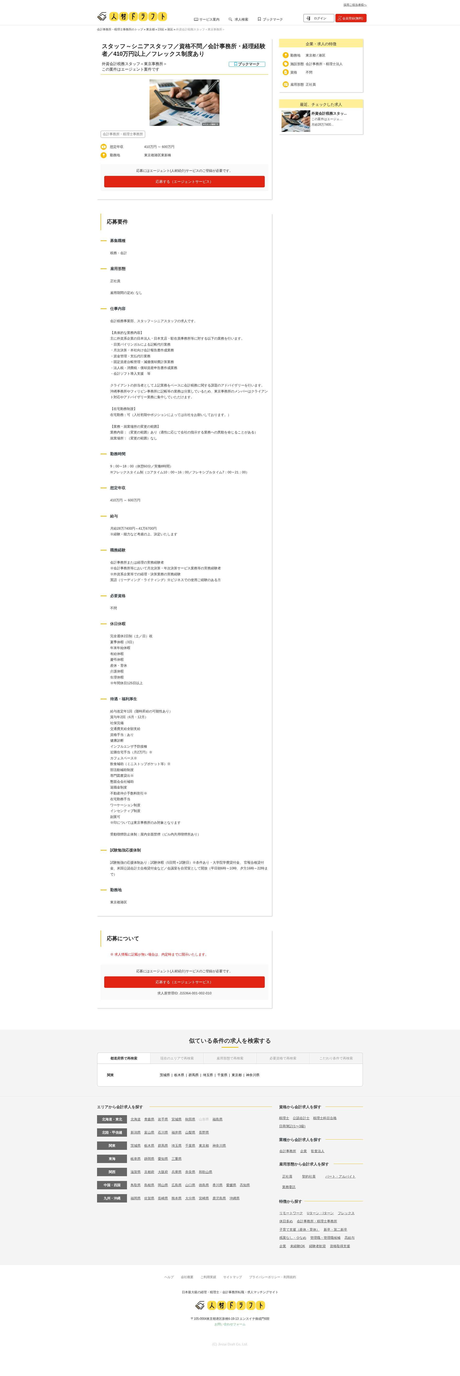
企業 (303, 1151)
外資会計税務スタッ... (329, 113)
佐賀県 (149, 1198)
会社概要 (187, 1277)
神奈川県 (252, 1075)
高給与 (350, 1238)
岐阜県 (136, 1159)
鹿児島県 (219, 1198)
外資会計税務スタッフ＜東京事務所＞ (200, 29)
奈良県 (190, 1172)
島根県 (149, 1185)
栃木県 (179, 1075)
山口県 (190, 1185)
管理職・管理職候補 (325, 1238)
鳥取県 (136, 1185)
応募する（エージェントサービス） (184, 181)
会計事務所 (287, 1151)
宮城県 (177, 1119)
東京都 (150, 29)
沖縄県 (235, 1198)
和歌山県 (205, 1172)
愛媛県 (231, 1185)
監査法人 (317, 1151)
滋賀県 (136, 1172)
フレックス (346, 1213)
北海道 (136, 1119)
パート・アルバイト (340, 1176)
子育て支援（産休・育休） (299, 1229)
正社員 (287, 1176)
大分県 (190, 1198)
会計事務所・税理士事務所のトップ (120, 29)
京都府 (149, 1172)
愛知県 (163, 1159)
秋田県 (190, 1119)
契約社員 (309, 1176)
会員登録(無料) (352, 18)
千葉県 (222, 1075)
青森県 (149, 1119)
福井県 (177, 1132)
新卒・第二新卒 (335, 1229)
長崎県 (163, 1198)
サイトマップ (232, 1277)
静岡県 (149, 1159)
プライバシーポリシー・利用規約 (272, 1277)
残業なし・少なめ (292, 1238)
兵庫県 (177, 1172)
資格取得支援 (340, 1246)
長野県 (204, 1132)
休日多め (286, 1221)
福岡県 (136, 1198)
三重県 (177, 1159)
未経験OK (297, 1246)
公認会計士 (301, 1118)
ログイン (320, 18)
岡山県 (163, 1185)
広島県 (177, 1185)
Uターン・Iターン (320, 1213)
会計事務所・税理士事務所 (317, 1221)
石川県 (163, 1132)
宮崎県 (204, 1198)
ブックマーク (273, 19)
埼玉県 (208, 1075)
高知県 (245, 1185)
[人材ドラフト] (132, 16)
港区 (170, 29)
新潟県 (136, 1132)
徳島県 (204, 1185)
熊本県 (177, 1198)
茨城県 (165, 1075)
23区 (161, 29)
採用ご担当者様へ (355, 4)
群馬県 (194, 1075)
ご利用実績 (208, 1277)
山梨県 (190, 1132)
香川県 (218, 1185)
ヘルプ (169, 1277)
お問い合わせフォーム (230, 1324)
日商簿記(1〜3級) (292, 1126)
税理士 (284, 1118)
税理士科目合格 (325, 1118)
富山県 (149, 1132)
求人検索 (241, 19)
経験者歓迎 (317, 1246)
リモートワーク (291, 1213)
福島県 (218, 1119)
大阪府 (163, 1172)
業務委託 (289, 1187)
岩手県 (163, 1119)
